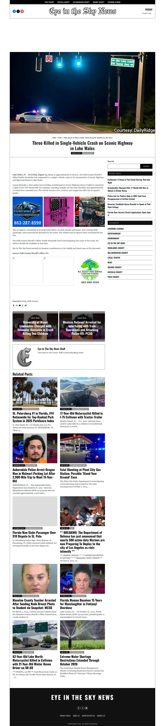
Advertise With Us (88, 715)
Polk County (49, 2)
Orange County (98, 2)
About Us (76, 715)
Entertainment (114, 233)
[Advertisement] (82, 35)
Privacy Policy (65, 715)
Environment (113, 238)
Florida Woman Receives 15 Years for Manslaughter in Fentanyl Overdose (81, 604)
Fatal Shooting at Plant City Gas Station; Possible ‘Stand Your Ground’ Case (80, 473)
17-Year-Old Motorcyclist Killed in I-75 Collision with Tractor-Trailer (81, 415)
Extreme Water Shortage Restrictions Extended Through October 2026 (79, 660)
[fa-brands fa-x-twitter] (18, 11)
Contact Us (101, 715)
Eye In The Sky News (116, 243)
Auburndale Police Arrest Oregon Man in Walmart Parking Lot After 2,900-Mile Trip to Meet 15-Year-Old (34, 475)
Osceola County (63, 2)
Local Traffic (114, 257)
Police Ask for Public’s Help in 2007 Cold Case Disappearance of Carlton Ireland (127, 197)
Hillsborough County (81, 2)
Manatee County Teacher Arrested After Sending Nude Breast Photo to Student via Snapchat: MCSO (34, 604)
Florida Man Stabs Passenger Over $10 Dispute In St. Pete (34, 534)
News (84, 153)
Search (111, 161)
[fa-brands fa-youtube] (22, 11)
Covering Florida (114, 2)
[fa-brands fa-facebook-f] (14, 11)
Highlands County (116, 248)
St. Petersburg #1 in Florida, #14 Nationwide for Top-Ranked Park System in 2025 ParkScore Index (33, 417)
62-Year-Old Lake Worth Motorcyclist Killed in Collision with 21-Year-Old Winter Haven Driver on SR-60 (32, 662)
